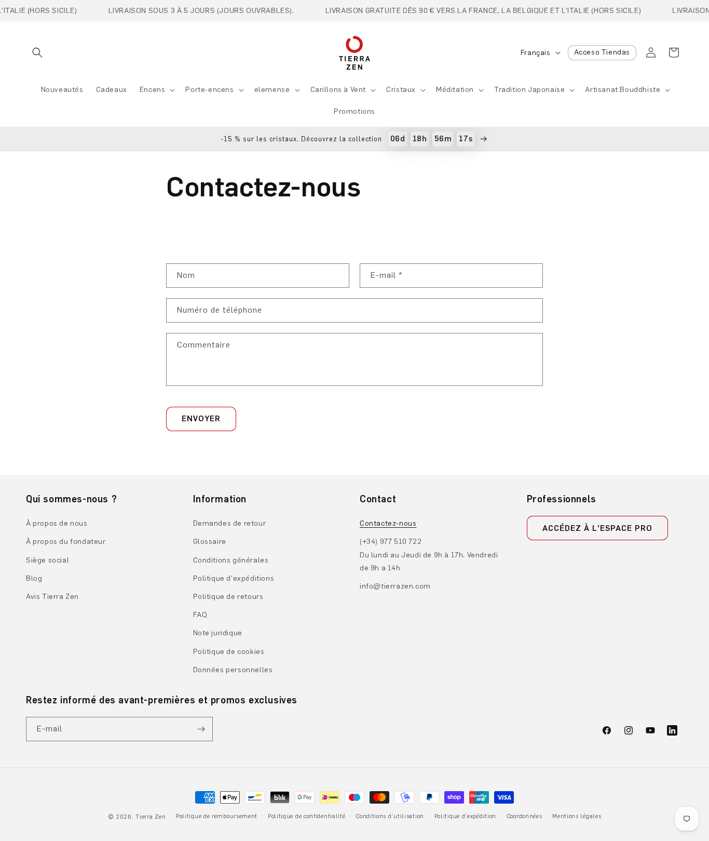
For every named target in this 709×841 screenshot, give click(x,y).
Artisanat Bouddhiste (622, 89)
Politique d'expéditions (234, 578)
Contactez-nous (388, 523)
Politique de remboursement (216, 816)
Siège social (47, 560)
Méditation (455, 89)
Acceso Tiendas (602, 52)
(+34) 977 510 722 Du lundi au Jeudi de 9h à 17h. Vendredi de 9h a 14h (429, 554)
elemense (272, 89)
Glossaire (209, 541)
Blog (34, 578)
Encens (153, 89)
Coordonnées (524, 816)
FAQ (200, 614)
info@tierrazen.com (395, 586)
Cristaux (401, 89)
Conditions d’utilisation (390, 816)
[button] (37, 52)
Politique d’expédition (465, 816)
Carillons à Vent (338, 89)
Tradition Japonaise (529, 89)
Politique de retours (228, 596)
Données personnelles (233, 669)
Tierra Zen (150, 816)
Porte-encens (209, 89)
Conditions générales (231, 560)
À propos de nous (57, 523)
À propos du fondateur (66, 541)
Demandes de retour (229, 523)
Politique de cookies (229, 651)
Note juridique (217, 633)
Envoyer (201, 418)
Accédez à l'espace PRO (597, 528)
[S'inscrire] (200, 729)
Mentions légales (576, 816)
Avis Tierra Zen (52, 596)
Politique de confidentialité (307, 816)
